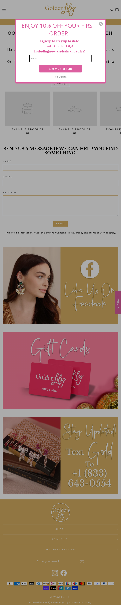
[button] (101, 24)
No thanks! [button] (61, 76)
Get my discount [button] (60, 68)
